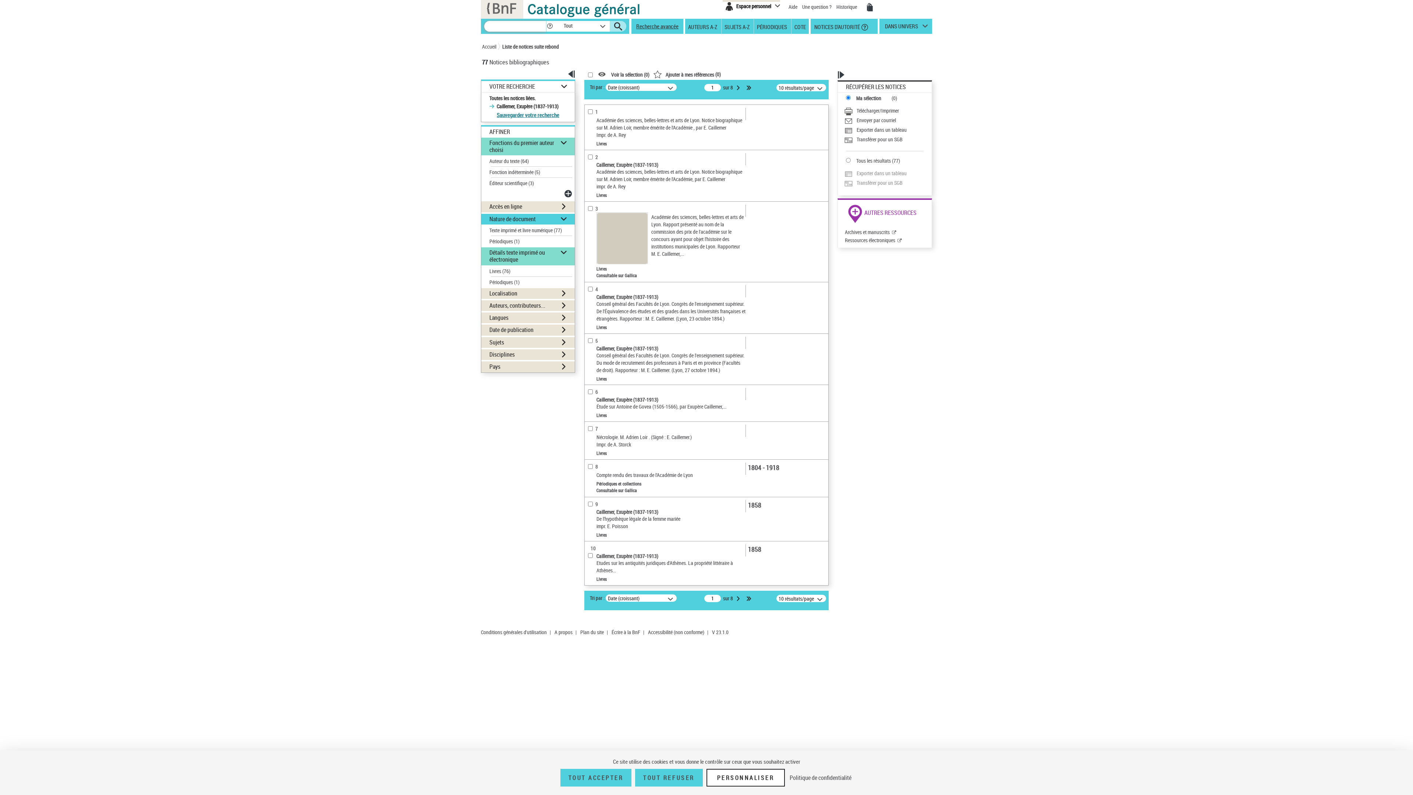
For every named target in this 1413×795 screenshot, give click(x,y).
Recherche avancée (657, 26)
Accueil (489, 46)
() (693, 74)
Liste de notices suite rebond (530, 46)
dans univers (901, 28)
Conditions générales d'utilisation (514, 632)
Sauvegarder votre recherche (528, 115)
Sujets (496, 342)
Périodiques (772, 26)
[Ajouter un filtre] (568, 193)
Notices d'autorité (836, 26)
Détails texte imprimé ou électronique (517, 256)
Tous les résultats (873, 160)
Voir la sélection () (630, 74)
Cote (800, 26)
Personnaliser (746, 778)
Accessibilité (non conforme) (676, 632)
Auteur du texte (509, 161)
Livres (499, 271)
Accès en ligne (505, 206)
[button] (549, 26)
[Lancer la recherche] (618, 26)
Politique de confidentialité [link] (820, 778)
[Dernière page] (749, 87)
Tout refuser (668, 778)
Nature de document (512, 219)
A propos (564, 632)
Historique (847, 6)
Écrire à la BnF (626, 632)
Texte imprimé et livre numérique (525, 230)
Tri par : (597, 87)
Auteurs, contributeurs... (517, 305)
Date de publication (511, 330)
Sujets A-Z (737, 26)
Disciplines (502, 354)
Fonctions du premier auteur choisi (521, 146)
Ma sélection (868, 98)
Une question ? (817, 6)
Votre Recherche (512, 87)
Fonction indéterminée (514, 172)
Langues (499, 318)
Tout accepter (596, 778)
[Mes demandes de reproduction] (869, 7)
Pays (494, 367)
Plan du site (592, 632)
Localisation (503, 293)
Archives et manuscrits (867, 232)
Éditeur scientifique (511, 183)
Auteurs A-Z (702, 26)
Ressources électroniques (870, 240)
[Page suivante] (739, 87)
